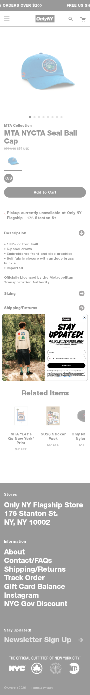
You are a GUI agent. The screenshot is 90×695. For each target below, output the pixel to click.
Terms (70, 376)
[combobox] (51, 358)
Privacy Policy (64, 376)
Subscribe (66, 365)
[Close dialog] (84, 317)
